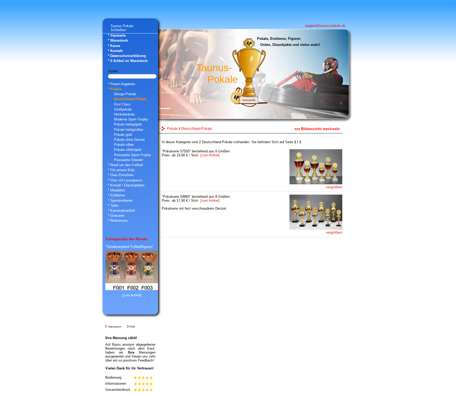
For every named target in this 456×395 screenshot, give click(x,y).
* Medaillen (116, 190)
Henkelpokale (124, 114)
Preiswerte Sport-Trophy (132, 155)
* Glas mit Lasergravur (125, 180)
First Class (122, 104)
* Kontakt (115, 51)
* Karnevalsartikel (121, 211)
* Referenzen (118, 221)
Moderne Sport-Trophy (131, 119)
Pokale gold (123, 135)
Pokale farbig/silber (128, 130)
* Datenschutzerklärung (127, 56)
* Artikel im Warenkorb (128, 61)
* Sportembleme (120, 201)
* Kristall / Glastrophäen (126, 185)
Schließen (118, 30)
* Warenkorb (118, 40)
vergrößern (334, 187)
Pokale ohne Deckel (129, 140)
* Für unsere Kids (121, 170)
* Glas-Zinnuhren (121, 175)
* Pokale (114, 89)
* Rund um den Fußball (125, 165)
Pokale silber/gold (127, 150)
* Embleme (116, 195)
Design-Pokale (125, 94)
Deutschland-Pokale (130, 99)
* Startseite (117, 35)
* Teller (113, 206)
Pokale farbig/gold (127, 124)
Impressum (114, 326)
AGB (132, 326)
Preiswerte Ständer (128, 160)
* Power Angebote (121, 84)
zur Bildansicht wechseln (317, 129)
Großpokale (123, 109)
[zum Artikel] (131, 295)
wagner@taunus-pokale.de (325, 26)
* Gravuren (116, 216)
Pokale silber (124, 145)
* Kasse (114, 46)
